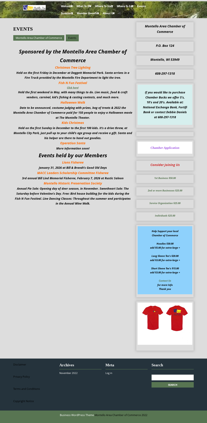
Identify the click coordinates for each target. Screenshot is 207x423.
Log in (108, 373)
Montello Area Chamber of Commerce (34, 12)
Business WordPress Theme (77, 415)
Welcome (67, 6)
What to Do (83, 6)
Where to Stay (104, 6)
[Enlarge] (188, 307)
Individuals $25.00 (165, 215)
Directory (67, 13)
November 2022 (68, 373)
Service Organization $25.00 (164, 203)
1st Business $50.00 (165, 178)
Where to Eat (125, 6)
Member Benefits (88, 13)
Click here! (73, 87)
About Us (108, 13)
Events (141, 6)
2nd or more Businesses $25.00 (165, 190)
